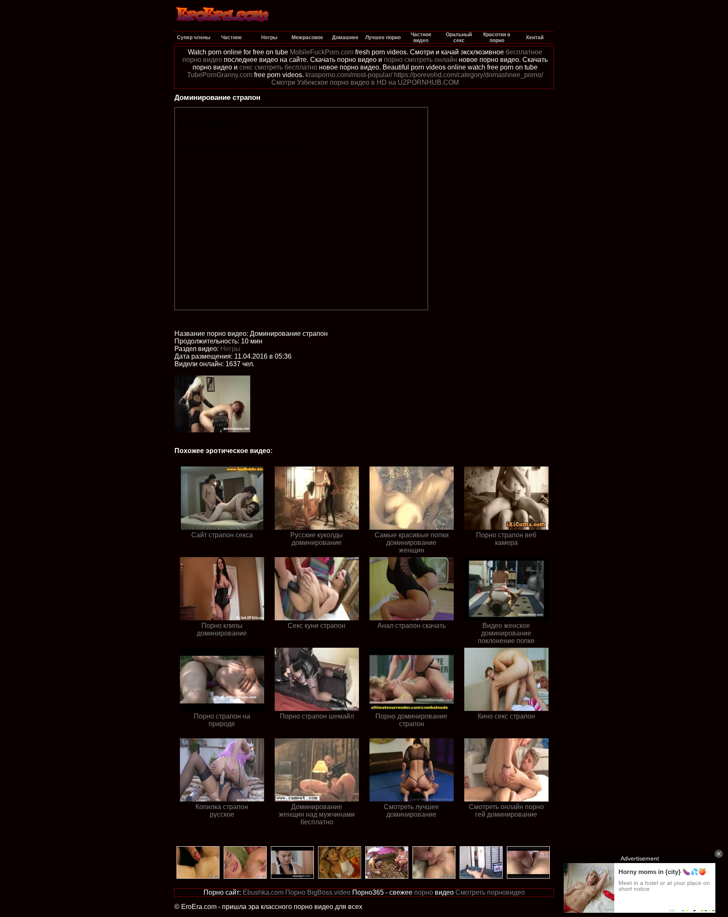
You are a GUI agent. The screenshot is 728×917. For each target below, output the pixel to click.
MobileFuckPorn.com (321, 52)
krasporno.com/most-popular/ (348, 74)
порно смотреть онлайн (420, 59)
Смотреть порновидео (490, 892)
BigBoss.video (329, 892)
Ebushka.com (263, 892)
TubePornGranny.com (219, 74)
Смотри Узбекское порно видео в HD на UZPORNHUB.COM (365, 82)
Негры (230, 348)
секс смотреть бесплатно (278, 67)
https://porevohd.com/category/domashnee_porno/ (468, 74)
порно (423, 892)
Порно (295, 892)
